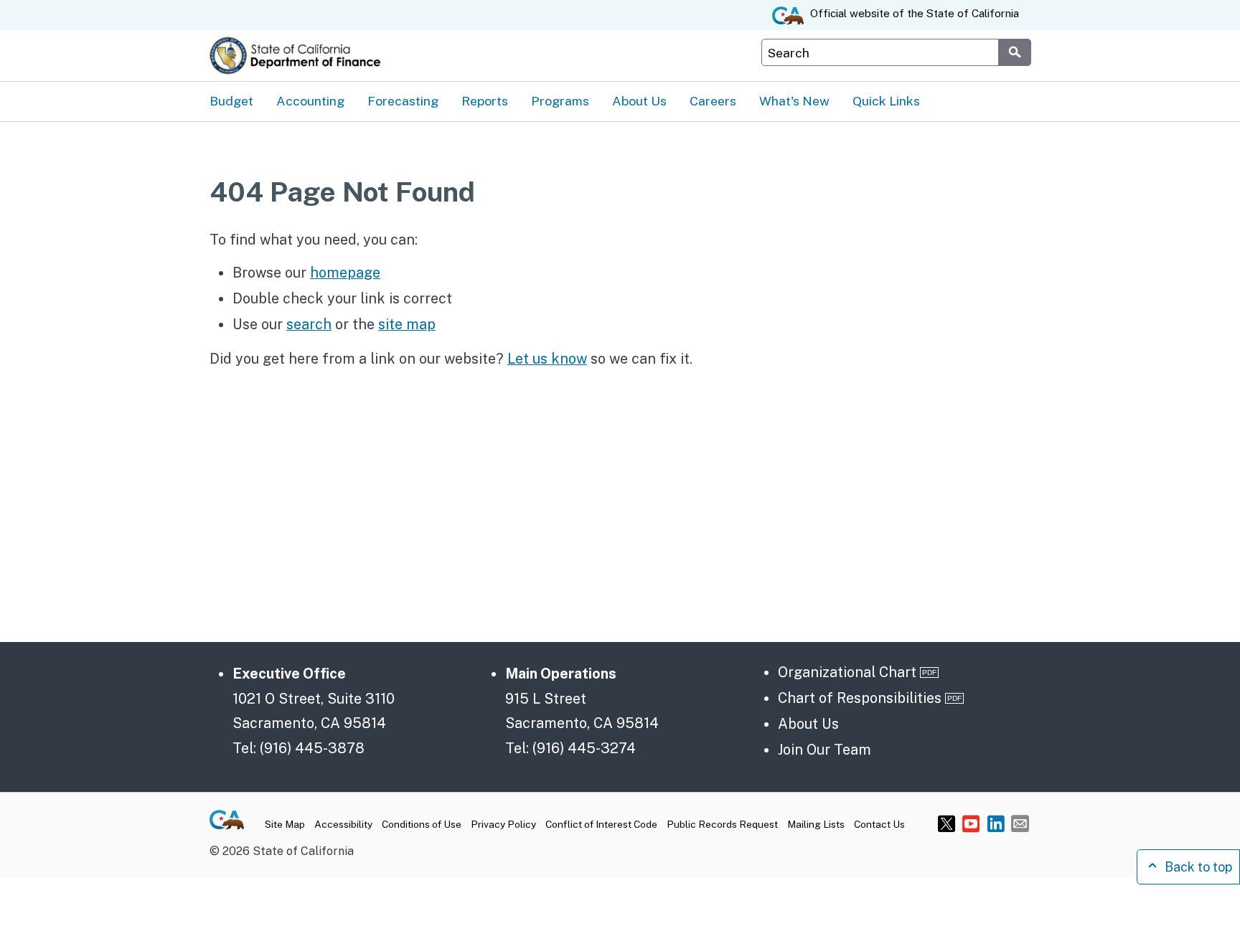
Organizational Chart (847, 672)
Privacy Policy (503, 824)
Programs (560, 100)
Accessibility (343, 824)
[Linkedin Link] (995, 823)
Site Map (285, 824)
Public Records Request (722, 824)
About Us (639, 100)
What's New (794, 100)
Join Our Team (824, 749)
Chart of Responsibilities (859, 697)
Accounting (310, 100)
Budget (231, 100)
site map (407, 324)
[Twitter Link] (946, 823)
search (309, 324)
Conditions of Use (421, 824)
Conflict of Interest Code (601, 824)
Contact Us (879, 824)
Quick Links (886, 100)
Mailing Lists (816, 824)
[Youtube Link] (971, 823)
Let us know (547, 358)
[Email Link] (1020, 823)
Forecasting (402, 100)
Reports (484, 100)
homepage (345, 272)
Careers (713, 100)
